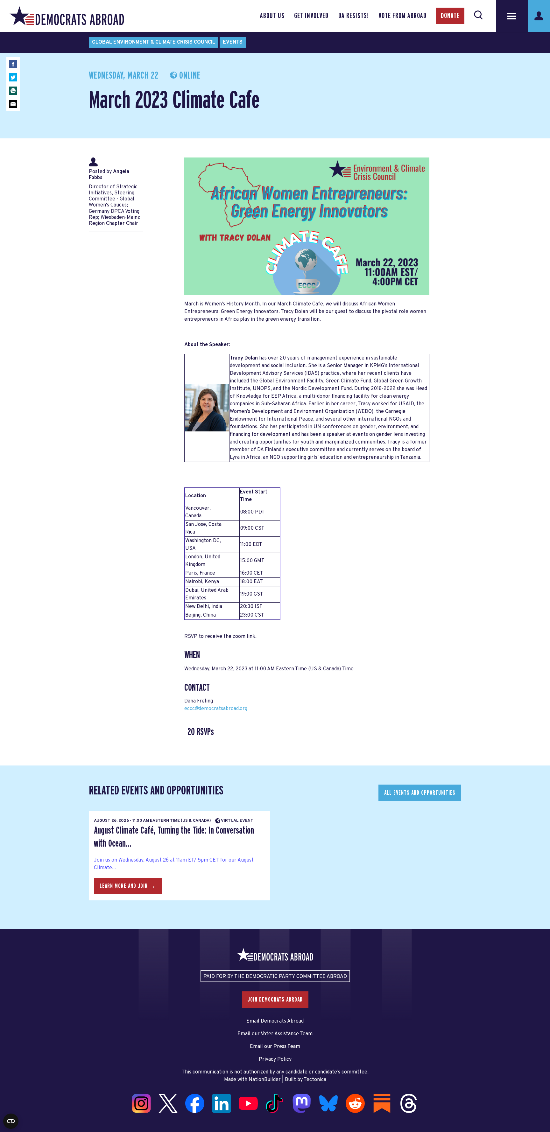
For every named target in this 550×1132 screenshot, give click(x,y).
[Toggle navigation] (512, 16)
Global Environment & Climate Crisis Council (153, 42)
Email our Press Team (275, 1047)
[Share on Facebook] (13, 64)
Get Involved (311, 16)
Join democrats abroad (275, 999)
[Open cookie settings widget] (10, 1121)
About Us (272, 16)
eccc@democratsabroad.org (215, 709)
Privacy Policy (275, 1059)
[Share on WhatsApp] (13, 90)
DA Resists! (353, 16)
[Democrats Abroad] (67, 16)
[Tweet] (13, 77)
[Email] (13, 104)
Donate (450, 16)
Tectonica (315, 1080)
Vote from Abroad (402, 16)
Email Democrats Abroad (275, 1021)
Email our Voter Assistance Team (275, 1034)
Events (233, 42)
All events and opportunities (419, 793)
